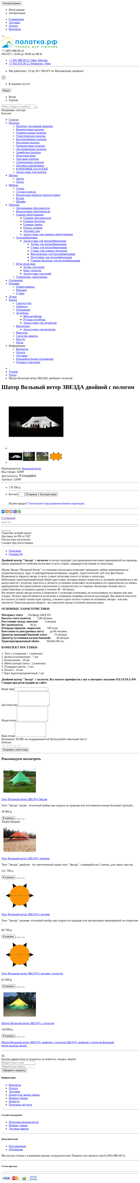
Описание (15, 550)
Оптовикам (16, 1149)
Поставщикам (17, 1146)
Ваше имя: (7, 689)
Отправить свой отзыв (15, 749)
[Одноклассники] (7, 511)
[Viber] (15, 511)
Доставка (14, 22)
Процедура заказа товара (24, 1094)
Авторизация (17, 13)
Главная (14, 119)
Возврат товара (18, 1098)
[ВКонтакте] (3, 511)
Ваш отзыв (8, 735)
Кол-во (13, 494)
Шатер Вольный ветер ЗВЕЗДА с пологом (27, 1023)
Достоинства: (9, 704)
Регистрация (16, 9)
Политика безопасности (24, 1122)
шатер (23, 1045)
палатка (14, 1045)
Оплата (13, 25)
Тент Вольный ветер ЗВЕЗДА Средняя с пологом (32, 973)
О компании (16, 19)
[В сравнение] (9, 522)
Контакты (15, 29)
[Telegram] (11, 511)
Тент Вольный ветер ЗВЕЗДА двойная (25, 858)
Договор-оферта (19, 1128)
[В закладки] (5, 522)
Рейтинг (6, 742)
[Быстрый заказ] (16, 819)
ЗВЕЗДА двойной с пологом (84, 1042)
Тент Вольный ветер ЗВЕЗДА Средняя (25, 914)
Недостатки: (9, 720)
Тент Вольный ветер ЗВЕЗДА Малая (24, 799)
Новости (14, 1101)
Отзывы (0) (16, 554)
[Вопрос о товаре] (2, 522)
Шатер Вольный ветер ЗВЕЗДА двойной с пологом (33, 1042)
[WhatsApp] (19, 511)
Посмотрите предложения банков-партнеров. (57, 503)
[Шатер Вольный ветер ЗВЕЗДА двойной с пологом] (36, 448)
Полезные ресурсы (20, 1104)
